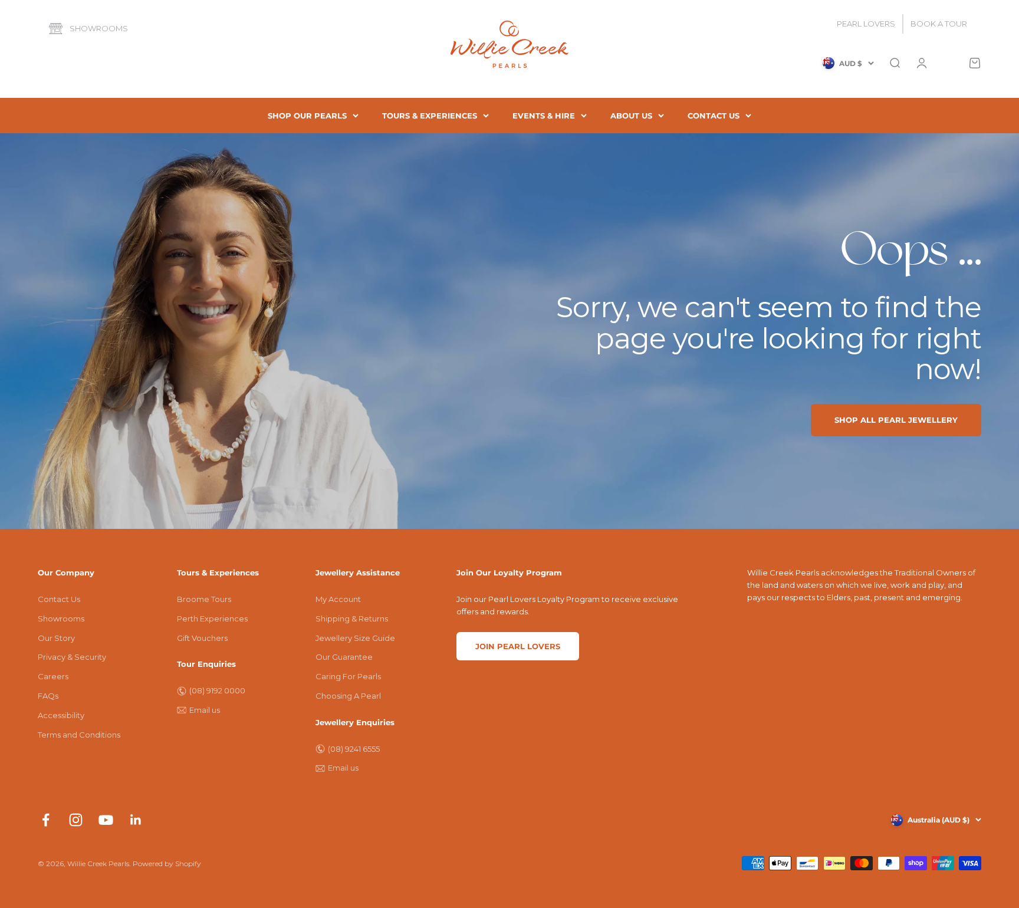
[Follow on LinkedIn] (136, 820)
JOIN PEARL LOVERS (517, 646)
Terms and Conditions (79, 734)
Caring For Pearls (348, 676)
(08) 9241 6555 (354, 749)
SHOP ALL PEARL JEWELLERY (896, 420)
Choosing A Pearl (348, 695)
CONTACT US (713, 115)
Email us (204, 710)
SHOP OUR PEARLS (307, 115)
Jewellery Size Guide (355, 638)
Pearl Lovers (866, 23)
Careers (53, 676)
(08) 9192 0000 (217, 690)
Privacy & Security (72, 657)
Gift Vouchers (202, 638)
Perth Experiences (212, 618)
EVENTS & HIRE (543, 115)
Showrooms (99, 28)
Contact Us (59, 599)
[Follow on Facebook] (46, 820)
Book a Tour (938, 23)
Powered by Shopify (167, 863)
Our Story (56, 638)
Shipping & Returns (351, 618)
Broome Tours (204, 599)
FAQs (48, 695)
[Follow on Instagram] (76, 820)
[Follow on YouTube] (106, 820)
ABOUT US (631, 115)
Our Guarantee (344, 657)
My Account (338, 599)
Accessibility (61, 715)
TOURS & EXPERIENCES (429, 115)
